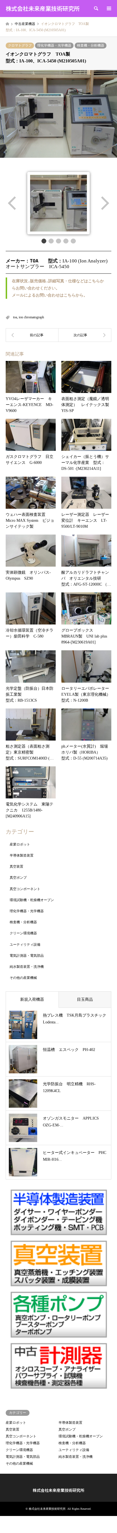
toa (15, 317)
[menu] (108, 8)
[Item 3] (58, 241)
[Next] (104, 203)
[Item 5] (73, 241)
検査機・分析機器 (90, 45)
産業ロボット (20, 844)
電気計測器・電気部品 (27, 956)
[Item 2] (51, 241)
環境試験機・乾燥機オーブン (32, 900)
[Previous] (12, 203)
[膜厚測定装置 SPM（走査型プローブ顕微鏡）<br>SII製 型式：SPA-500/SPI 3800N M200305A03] (84, 335)
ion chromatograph (31, 317)
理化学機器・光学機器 (54, 45)
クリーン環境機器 (23, 933)
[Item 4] (65, 241)
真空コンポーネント (25, 889)
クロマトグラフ (20, 45)
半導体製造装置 (22, 855)
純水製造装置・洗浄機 (27, 967)
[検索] (95, 8)
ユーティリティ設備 (25, 945)
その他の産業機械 (23, 978)
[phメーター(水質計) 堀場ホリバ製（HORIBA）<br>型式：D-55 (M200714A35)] (32, 335)
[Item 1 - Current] (44, 241)
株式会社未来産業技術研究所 (58, 1490)
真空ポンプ (18, 878)
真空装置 (16, 867)
